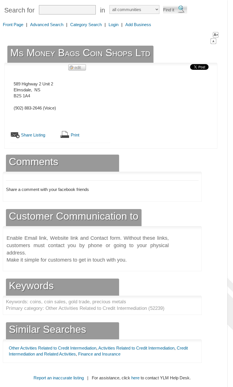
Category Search (86, 24)
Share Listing (33, 134)
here (135, 377)
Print (75, 134)
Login (113, 24)
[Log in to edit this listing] (77, 67)
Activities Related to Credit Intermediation (136, 348)
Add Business (138, 24)
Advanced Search (46, 24)
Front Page (13, 24)
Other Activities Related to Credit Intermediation (52, 348)
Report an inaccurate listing (59, 377)
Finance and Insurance (99, 354)
